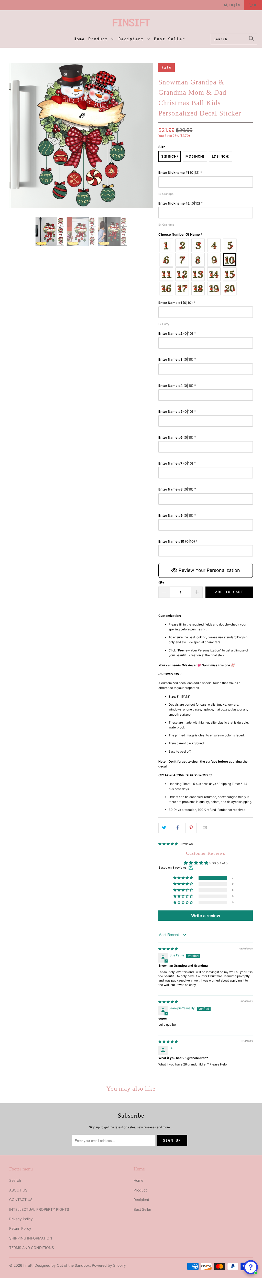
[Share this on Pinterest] (190, 828)
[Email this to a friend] (204, 828)
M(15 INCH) (194, 156)
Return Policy (20, 1228)
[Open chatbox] (251, 1267)
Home (138, 1180)
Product (140, 1190)
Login (234, 5)
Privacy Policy (21, 1219)
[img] (168, 949)
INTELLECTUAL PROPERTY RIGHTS (39, 1209)
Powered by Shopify (109, 1265)
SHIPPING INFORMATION (30, 1238)
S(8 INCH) (169, 156)
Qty (161, 582)
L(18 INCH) (221, 156)
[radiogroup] (205, 267)
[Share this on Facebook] (177, 828)
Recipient (141, 1199)
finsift (27, 1265)
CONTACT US (20, 1199)
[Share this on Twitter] (163, 828)
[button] (101, 39)
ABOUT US (18, 1190)
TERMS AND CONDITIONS (31, 1247)
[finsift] (131, 23)
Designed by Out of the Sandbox (62, 1265)
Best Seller (142, 1209)
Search (15, 1180)
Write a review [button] (205, 915)
